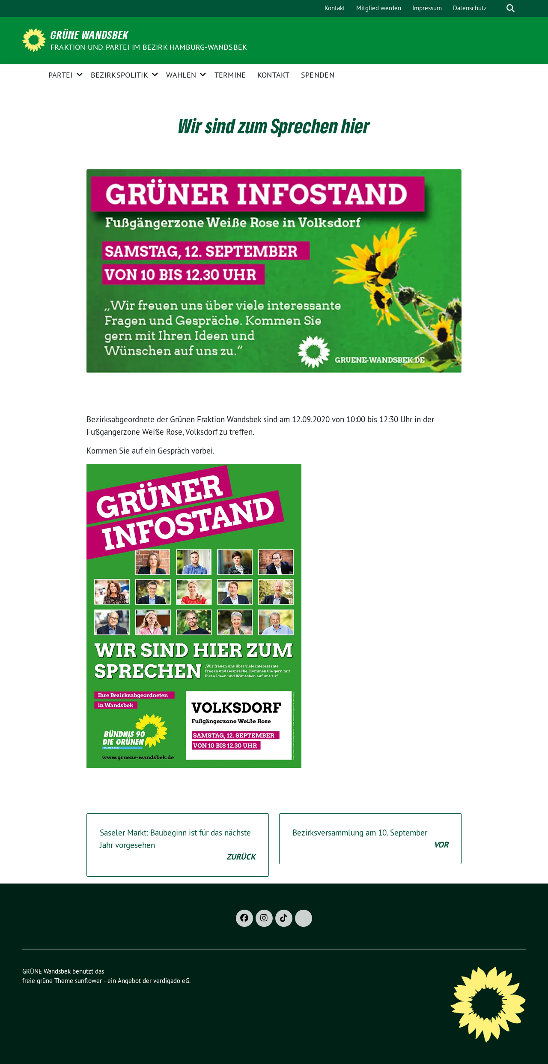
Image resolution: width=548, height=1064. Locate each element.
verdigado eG (171, 981)
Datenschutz (470, 8)
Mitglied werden (378, 8)
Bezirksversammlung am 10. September (370, 838)
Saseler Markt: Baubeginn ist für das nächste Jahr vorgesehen (178, 844)
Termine (230, 75)
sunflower (88, 981)
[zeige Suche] (510, 8)
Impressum (427, 8)
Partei (60, 75)
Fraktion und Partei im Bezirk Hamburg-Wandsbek (149, 47)
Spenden (317, 75)
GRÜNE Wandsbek (89, 34)
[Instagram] (264, 918)
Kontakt (335, 8)
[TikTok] (283, 918)
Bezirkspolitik (119, 75)
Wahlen (181, 75)
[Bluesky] (303, 918)
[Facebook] (244, 918)
